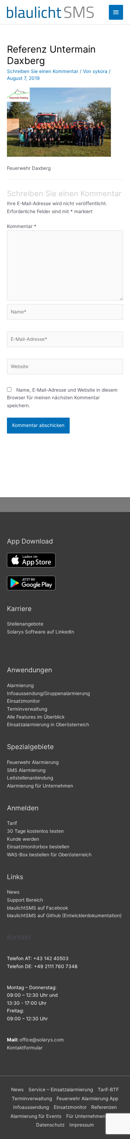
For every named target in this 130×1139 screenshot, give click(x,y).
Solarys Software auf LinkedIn (40, 632)
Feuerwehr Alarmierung (33, 762)
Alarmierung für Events (35, 1116)
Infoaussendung (31, 1107)
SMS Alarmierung (26, 770)
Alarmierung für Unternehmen (40, 786)
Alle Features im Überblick (35, 717)
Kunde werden (23, 839)
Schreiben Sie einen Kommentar (42, 71)
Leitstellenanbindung (30, 778)
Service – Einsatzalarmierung (60, 1089)
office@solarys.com (41, 1039)
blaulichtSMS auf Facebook (37, 908)
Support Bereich (25, 900)
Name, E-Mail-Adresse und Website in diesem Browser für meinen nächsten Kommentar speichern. (62, 397)
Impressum (81, 1125)
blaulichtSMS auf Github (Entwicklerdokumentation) (64, 915)
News (13, 892)
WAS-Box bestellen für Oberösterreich (49, 854)
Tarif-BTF (108, 1089)
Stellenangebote (25, 624)
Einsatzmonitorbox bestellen (38, 846)
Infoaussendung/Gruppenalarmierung (48, 693)
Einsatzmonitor (23, 701)
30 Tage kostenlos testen (35, 831)
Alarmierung (20, 685)
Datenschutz (50, 1125)
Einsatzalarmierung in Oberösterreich (48, 724)
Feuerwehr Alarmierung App (87, 1098)
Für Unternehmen (85, 1116)
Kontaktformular (25, 1047)
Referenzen (104, 1107)
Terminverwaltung (27, 709)
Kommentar (21, 226)
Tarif (12, 823)
